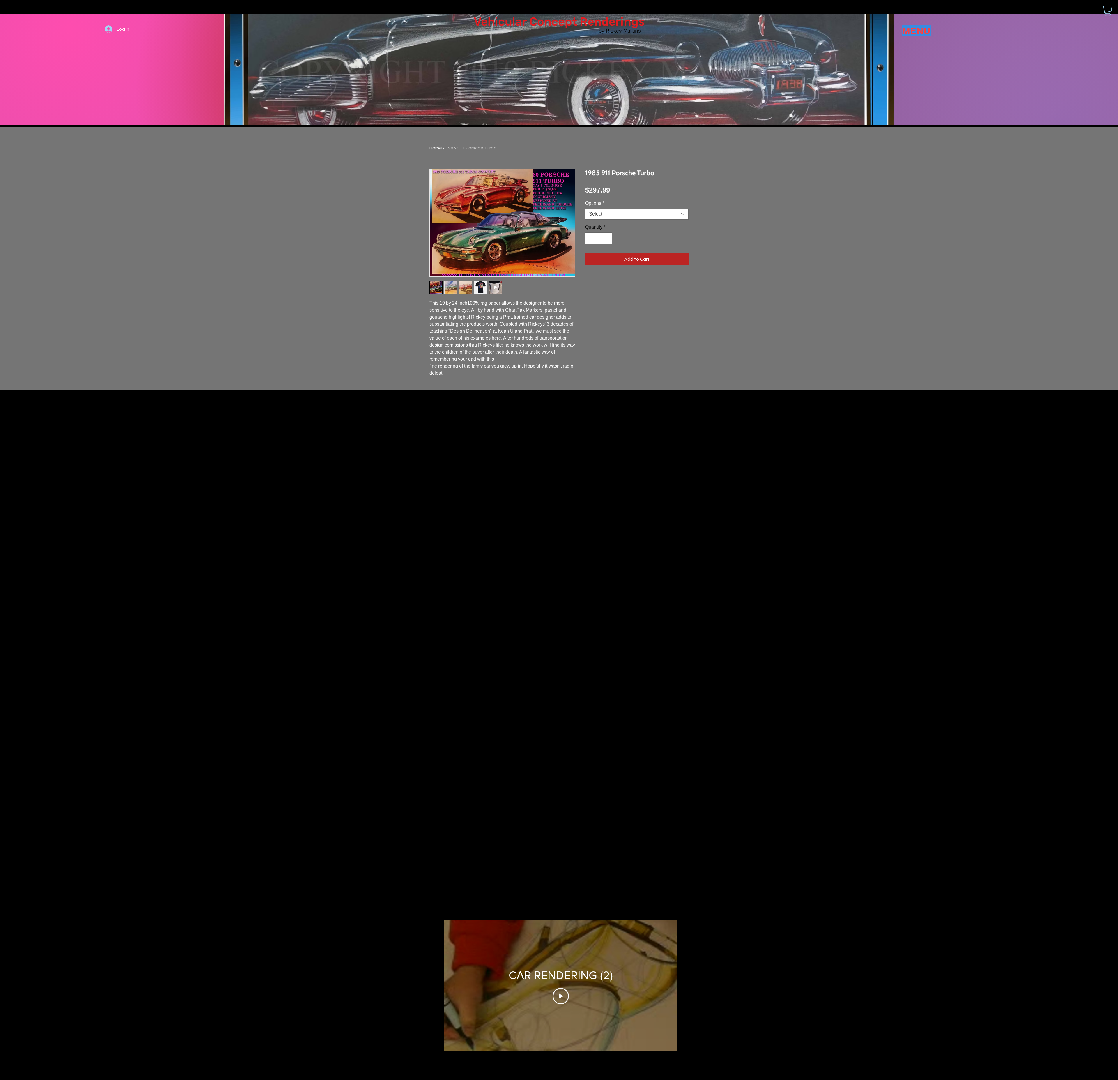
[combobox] (637, 229)
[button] (1108, 11)
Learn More (608, 206)
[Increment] (607, 253)
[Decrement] (590, 253)
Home (435, 148)
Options (594, 218)
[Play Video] (561, 996)
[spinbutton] (598, 253)
